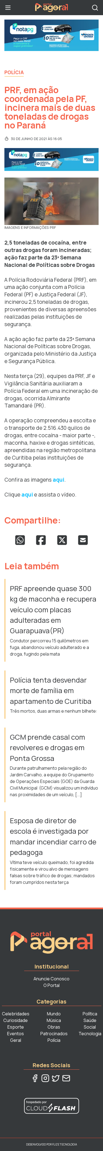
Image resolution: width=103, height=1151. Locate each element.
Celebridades (15, 1014)
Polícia (14, 72)
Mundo (54, 1014)
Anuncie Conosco (51, 979)
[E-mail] (66, 1078)
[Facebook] (35, 1078)
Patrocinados (54, 1034)
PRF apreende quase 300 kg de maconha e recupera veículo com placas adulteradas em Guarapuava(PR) (53, 610)
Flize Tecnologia (64, 1144)
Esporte (15, 1027)
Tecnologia (90, 1034)
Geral (15, 1040)
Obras (54, 1027)
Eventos (15, 1034)
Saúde (89, 1020)
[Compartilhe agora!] (20, 540)
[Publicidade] (51, 35)
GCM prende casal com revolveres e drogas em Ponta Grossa (47, 747)
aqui (58, 479)
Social (90, 1027)
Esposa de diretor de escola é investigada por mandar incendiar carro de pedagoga (53, 836)
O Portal (51, 985)
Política (90, 1014)
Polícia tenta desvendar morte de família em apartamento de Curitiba (50, 690)
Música (54, 1020)
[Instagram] (45, 1078)
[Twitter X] (56, 1078)
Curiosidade (15, 1020)
